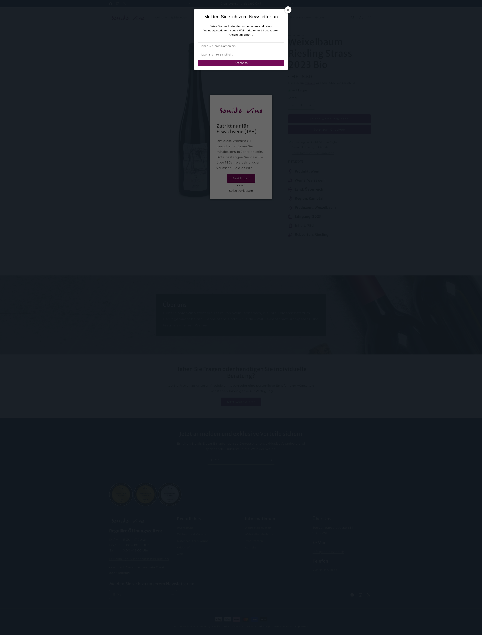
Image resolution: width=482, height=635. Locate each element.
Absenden (241, 63)
